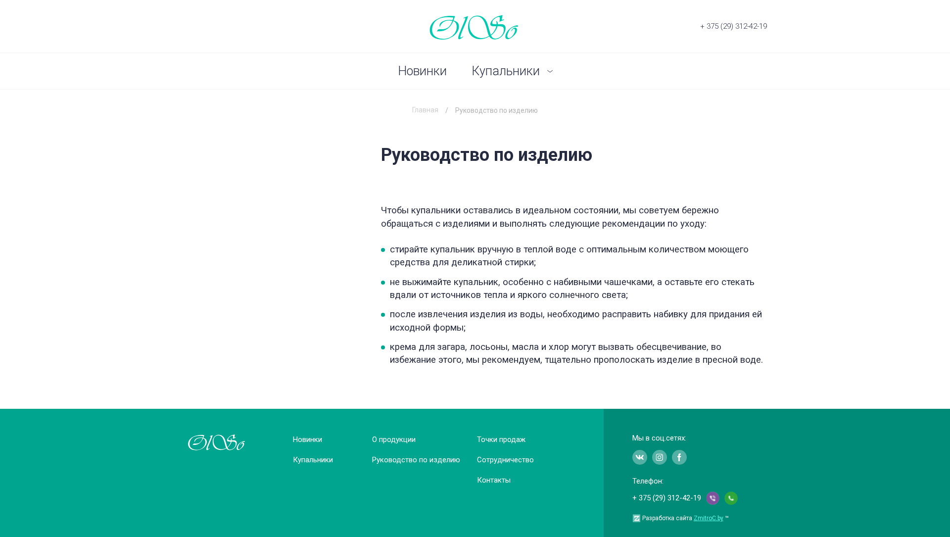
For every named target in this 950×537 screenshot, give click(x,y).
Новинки (422, 71)
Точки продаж (501, 439)
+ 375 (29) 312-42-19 (733, 26)
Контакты (494, 480)
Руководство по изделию (416, 459)
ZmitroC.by (708, 518)
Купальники (506, 71)
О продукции (394, 439)
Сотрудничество (505, 459)
